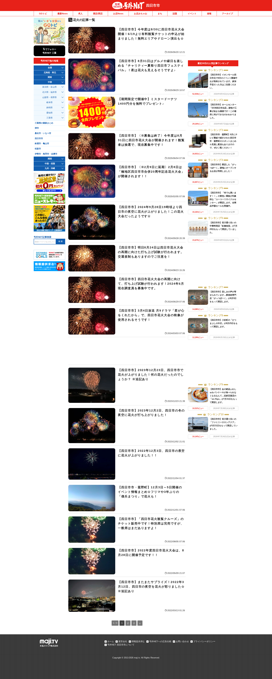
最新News (62, 13)
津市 (37, 128)
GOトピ (43, 13)
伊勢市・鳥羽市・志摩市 (46, 154)
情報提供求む (138, 641)
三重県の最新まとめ (44, 123)
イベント (192, 13)
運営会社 (122, 641)
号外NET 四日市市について (120, 644)
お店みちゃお (140, 13)
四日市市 (153, 5)
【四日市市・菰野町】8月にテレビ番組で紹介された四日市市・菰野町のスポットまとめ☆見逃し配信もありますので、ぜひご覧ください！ (223, 141)
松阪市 (38, 149)
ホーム (110, 641)
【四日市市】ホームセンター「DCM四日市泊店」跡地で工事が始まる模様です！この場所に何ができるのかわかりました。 (223, 111)
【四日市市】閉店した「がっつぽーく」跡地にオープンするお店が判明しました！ (223, 167)
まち (160, 13)
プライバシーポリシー (204, 641)
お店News (118, 13)
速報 (209, 13)
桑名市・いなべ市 (43, 133)
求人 (80, 13)
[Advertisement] (127, 351)
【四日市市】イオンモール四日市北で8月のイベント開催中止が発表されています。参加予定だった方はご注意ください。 (223, 81)
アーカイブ (227, 13)
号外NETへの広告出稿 (160, 641)
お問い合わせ (182, 641)
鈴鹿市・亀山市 (42, 143)
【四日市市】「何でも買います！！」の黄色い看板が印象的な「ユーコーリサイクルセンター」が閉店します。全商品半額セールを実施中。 (223, 199)
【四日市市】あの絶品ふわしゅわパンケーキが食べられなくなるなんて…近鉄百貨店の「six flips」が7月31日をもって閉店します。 (223, 395)
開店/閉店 (98, 13)
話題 (175, 13)
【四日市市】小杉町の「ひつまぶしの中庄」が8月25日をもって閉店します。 (224, 323)
